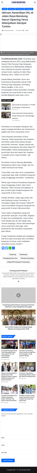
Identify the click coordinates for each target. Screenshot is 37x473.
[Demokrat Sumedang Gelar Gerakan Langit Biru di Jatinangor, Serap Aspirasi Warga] (27, 344)
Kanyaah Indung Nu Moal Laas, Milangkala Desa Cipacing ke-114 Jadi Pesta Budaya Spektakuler (9, 354)
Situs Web (4, 452)
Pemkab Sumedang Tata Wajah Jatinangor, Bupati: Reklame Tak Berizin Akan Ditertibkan (9, 398)
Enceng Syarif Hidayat (8, 30)
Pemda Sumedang (28, 258)
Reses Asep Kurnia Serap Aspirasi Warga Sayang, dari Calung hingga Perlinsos (23, 115)
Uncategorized (28, 9)
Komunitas (11, 9)
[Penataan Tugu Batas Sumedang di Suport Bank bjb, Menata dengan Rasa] (27, 366)
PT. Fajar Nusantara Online (23, 469)
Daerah (4, 9)
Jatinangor (23, 254)
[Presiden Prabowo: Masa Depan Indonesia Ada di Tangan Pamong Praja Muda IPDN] (27, 389)
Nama (2, 437)
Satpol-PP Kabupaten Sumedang (19, 262)
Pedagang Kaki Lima (10, 258)
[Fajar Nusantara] (18, 2)
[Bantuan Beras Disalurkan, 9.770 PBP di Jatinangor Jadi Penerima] (6, 106)
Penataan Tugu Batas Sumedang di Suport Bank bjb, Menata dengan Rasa (27, 374)
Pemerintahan (19, 9)
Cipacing (13, 254)
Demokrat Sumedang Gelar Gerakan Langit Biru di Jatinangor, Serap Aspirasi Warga (27, 353)
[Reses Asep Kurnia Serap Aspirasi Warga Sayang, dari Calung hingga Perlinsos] (6, 115)
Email (2, 445)
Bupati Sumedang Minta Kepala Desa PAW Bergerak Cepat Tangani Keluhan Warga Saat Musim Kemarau (9, 376)
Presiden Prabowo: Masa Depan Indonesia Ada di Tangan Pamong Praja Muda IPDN (27, 398)
